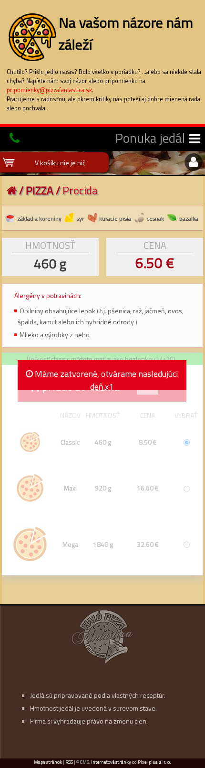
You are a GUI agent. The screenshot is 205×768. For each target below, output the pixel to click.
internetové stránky (111, 762)
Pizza (39, 190)
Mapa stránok (48, 762)
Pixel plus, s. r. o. (154, 762)
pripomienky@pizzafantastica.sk (49, 90)
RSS (69, 762)
